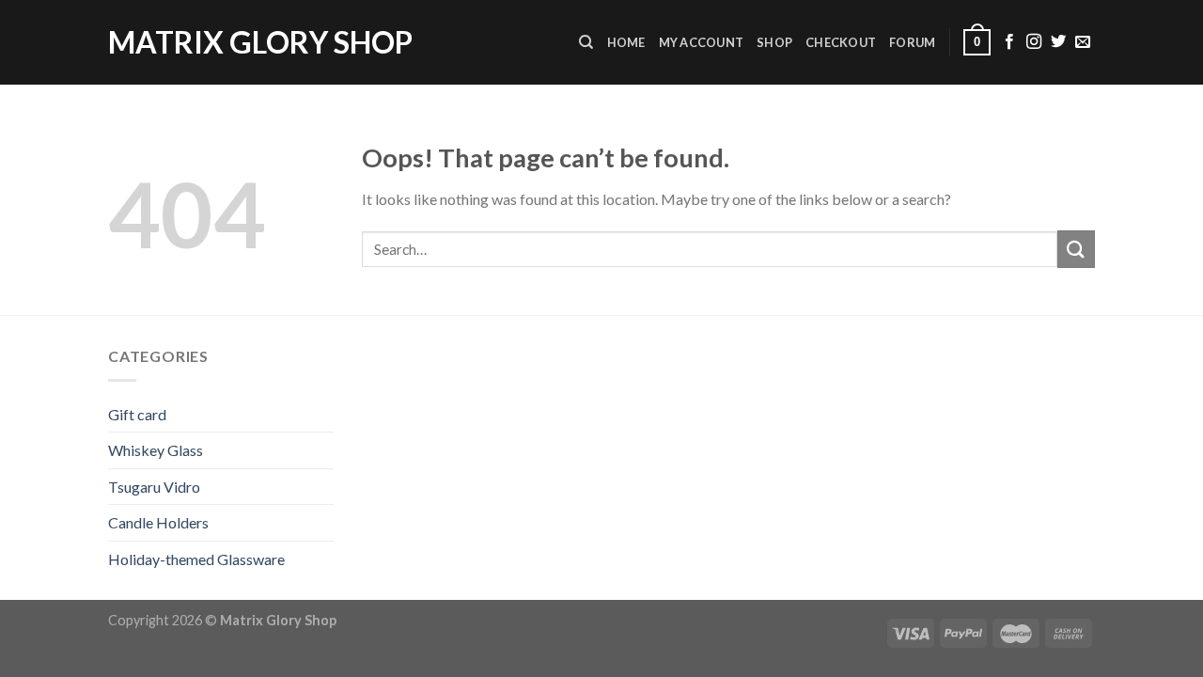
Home (626, 42)
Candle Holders (158, 522)
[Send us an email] (1082, 42)
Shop (774, 42)
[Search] (586, 42)
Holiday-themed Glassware (196, 559)
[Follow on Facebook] (1009, 42)
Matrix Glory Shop (260, 42)
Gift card (137, 414)
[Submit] (1076, 248)
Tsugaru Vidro (154, 487)
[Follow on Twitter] (1058, 42)
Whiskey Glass (155, 450)
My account (701, 42)
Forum (912, 42)
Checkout (840, 42)
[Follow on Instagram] (1033, 42)
